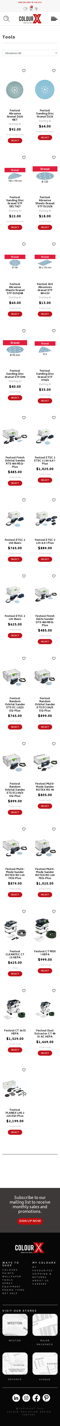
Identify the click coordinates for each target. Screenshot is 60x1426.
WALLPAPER (11, 1277)
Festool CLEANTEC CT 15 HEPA (15, 954)
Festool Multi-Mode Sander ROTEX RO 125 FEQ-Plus (15, 874)
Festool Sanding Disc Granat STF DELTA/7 (15, 202)
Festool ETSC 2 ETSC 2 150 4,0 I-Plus (45, 461)
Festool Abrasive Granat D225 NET (15, 115)
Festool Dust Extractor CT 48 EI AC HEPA (45, 1034)
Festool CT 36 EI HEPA (15, 1032)
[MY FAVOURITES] (25, 7)
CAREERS (39, 1284)
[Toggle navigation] (54, 18)
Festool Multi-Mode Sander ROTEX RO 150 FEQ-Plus (45, 874)
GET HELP (10, 1293)
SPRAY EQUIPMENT (11, 1285)
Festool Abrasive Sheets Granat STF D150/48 (15, 289)
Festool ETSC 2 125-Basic (15, 617)
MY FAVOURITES (42, 1269)
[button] (36, 7)
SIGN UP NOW (30, 1221)
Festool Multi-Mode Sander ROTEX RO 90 (45, 787)
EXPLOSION (29, 1412)
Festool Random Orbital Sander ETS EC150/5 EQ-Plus (45, 704)
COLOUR (13, 1412)
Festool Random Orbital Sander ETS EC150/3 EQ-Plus (15, 790)
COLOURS (10, 1270)
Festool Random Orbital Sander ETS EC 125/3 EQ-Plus (15, 704)
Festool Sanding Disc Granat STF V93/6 (45, 375)
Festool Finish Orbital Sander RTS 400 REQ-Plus (15, 462)
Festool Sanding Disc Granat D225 (45, 114)
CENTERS (29, 1415)
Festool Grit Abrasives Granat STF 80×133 (45, 289)
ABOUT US (40, 1281)
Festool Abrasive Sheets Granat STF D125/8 (45, 202)
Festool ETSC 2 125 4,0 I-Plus (45, 541)
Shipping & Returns (42, 1276)
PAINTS (8, 1273)
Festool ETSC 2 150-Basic (15, 541)
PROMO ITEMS (13, 1290)
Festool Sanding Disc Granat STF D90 (15, 374)
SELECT (15, 140)
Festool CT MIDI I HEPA (45, 953)
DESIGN (45, 1412)
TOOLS (7, 1280)
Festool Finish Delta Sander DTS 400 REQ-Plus (45, 621)
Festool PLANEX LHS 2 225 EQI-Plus (15, 1113)
